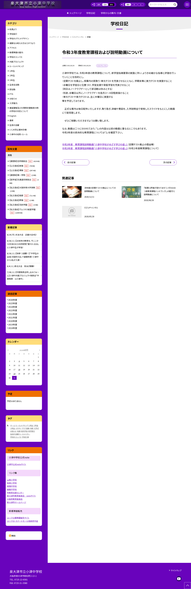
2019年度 (12, 324)
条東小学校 (12, 482)
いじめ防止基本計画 (18, 129)
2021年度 (12, 317)
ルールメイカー (24, 434)
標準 (128, 5)
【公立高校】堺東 (22, 170)
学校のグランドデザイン (19, 38)
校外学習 (24, 431)
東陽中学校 (12, 486)
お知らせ (13, 98)
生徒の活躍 (14, 125)
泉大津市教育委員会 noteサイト (21, 495)
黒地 (111, 5)
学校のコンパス (15, 57)
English (12, 115)
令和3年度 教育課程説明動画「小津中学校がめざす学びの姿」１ (95, 144)
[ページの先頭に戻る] (187, 585)
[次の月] (39, 350)
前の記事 (71, 162)
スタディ (18, 428)
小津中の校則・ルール (18, 134)
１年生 (12, 71)
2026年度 (12, 299)
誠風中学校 (12, 489)
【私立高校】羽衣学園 (23, 204)
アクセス (12, 47)
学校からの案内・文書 (111, 13)
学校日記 (90, 13)
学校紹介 (13, 34)
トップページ (76, 13)
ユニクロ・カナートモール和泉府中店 (22, 521)
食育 (11, 120)
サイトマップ (176, 570)
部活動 (12, 89)
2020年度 (12, 321)
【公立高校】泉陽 (22, 165)
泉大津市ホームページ (16, 502)
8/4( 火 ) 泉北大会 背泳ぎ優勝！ (21, 266)
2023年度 (12, 310)
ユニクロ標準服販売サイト (18, 517)
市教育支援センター (15, 492)
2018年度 (12, 328)
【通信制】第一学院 (22, 175)
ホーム (12, 425)
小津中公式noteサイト (16, 464)
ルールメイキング (16, 66)
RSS (13, 535)
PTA (11, 94)
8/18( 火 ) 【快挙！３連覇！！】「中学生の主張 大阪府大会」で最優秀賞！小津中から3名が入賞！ (23, 256)
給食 (19, 431)
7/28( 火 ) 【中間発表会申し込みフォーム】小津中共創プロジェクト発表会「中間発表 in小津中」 (23, 275)
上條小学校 (12, 479)
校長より (13, 29)
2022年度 (12, 314)
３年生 (12, 80)
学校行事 (25, 437)
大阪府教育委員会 (15, 499)
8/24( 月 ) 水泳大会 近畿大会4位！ (22, 234)
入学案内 (13, 103)
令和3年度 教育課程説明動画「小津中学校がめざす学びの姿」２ (95, 148)
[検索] (175, 4)
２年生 (12, 75)
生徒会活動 (14, 84)
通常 (98, 5)
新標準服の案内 (16, 52)
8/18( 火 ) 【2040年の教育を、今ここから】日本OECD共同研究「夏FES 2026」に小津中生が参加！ (23, 244)
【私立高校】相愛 (22, 195)
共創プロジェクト (16, 61)
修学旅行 (31, 431)
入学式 (36, 428)
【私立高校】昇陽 (21, 200)
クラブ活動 (25, 428)
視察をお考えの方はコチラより (22, 43)
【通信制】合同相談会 (24, 161)
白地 (105, 5)
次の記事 (167, 162)
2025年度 (12, 303)
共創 (31, 428)
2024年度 (12, 306)
